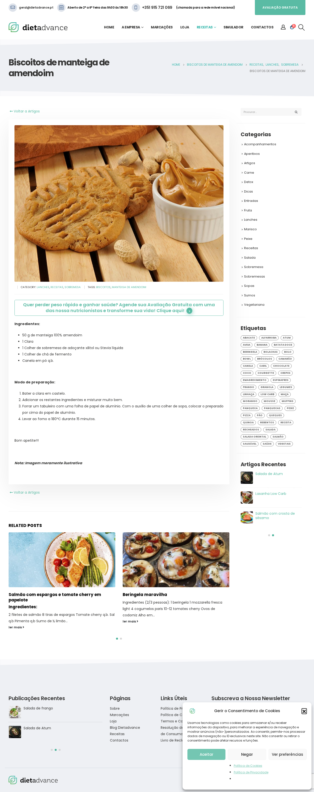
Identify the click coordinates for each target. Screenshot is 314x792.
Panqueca (250, 408)
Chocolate (281, 366)
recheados (251, 429)
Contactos (262, 27)
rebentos (267, 422)
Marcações (162, 27)
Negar (247, 754)
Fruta (248, 210)
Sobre (115, 702)
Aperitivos (252, 154)
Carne (249, 173)
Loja (184, 27)
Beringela (250, 352)
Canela (248, 366)
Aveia (246, 345)
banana (262, 345)
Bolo (287, 352)
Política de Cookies (248, 766)
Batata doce (283, 345)
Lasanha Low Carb (38, 702)
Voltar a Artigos (26, 111)
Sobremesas (254, 276)
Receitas (205, 27)
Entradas (251, 201)
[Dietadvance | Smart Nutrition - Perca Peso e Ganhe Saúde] (38, 27)
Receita (285, 422)
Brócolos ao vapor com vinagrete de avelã (169, 594)
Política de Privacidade (251, 772)
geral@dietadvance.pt (36, 7)
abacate (249, 338)
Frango (248, 387)
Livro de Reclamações (179, 734)
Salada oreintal (254, 437)
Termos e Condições (178, 715)
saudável (249, 444)
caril (263, 366)
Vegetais (284, 444)
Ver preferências (287, 754)
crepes (285, 373)
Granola (267, 387)
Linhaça (248, 394)
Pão (259, 415)
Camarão (285, 359)
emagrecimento (254, 380)
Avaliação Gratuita (280, 7)
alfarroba (268, 338)
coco (247, 373)
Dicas (248, 191)
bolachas (270, 352)
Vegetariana (254, 305)
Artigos (249, 163)
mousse (269, 401)
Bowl (247, 359)
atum (287, 338)
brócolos (264, 359)
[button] (304, 710)
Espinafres (280, 380)
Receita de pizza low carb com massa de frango (277, 495)
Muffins (287, 401)
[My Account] (283, 27)
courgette (266, 373)
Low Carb (267, 394)
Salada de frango (270, 513)
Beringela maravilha (31, 594)
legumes (286, 387)
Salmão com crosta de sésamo (50, 721)
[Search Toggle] (301, 27)
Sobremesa (73, 287)
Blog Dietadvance (125, 721)
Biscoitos (103, 287)
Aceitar (206, 754)
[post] (247, 478)
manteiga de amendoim (129, 287)
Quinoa (248, 422)
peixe (290, 408)
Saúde (267, 444)
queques (275, 415)
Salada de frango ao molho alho (272, 476)
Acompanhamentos (260, 144)
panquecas (272, 408)
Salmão (278, 437)
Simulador (233, 27)
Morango (250, 401)
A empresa (131, 27)
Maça (284, 394)
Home (109, 27)
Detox (248, 182)
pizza (246, 415)
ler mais (16, 621)
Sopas (249, 286)
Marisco (250, 229)
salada (270, 429)
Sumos (249, 295)
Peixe (248, 239)
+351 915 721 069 (157, 7)
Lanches (43, 287)
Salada (250, 258)
